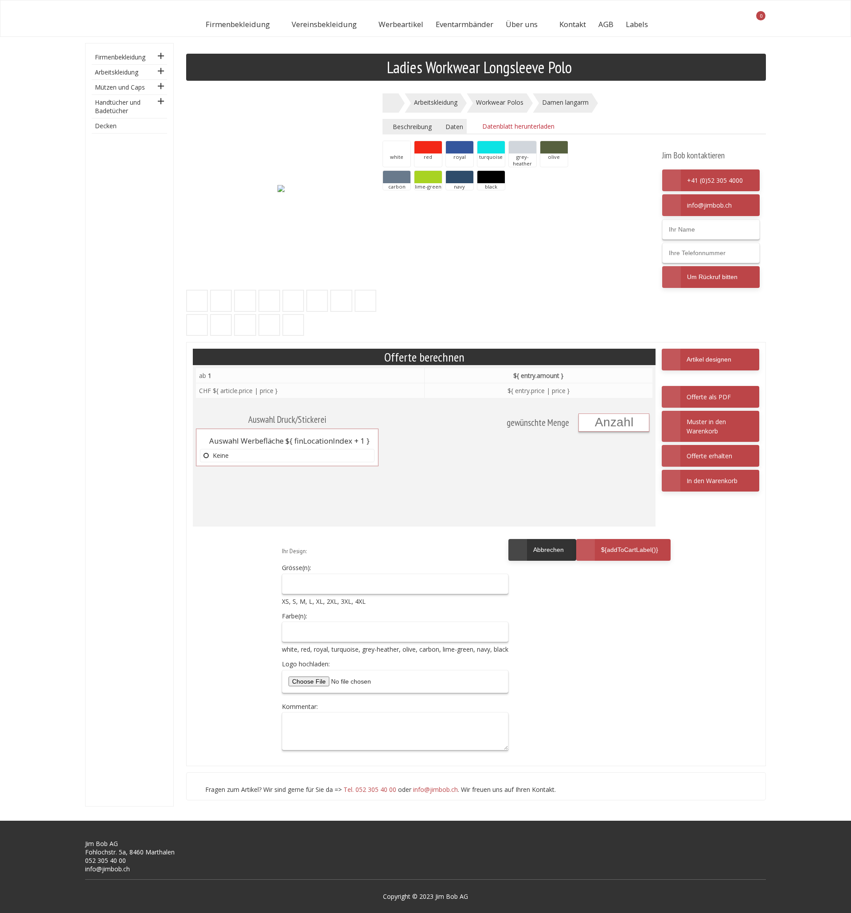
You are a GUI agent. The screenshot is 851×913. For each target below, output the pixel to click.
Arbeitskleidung (116, 72)
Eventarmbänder (464, 24)
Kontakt (572, 24)
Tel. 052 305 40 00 (370, 789)
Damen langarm (565, 102)
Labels (637, 24)
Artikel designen (709, 359)
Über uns (522, 24)
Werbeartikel (401, 24)
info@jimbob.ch (709, 205)
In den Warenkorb (712, 480)
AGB (605, 24)
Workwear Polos (499, 102)
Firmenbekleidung (238, 24)
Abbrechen (542, 546)
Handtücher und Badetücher (118, 106)
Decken (106, 126)
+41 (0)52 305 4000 (715, 180)
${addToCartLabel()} (629, 549)
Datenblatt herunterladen (517, 126)
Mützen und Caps (120, 87)
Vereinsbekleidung (324, 24)
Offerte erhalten (709, 456)
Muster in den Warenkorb (706, 426)
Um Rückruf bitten (712, 276)
